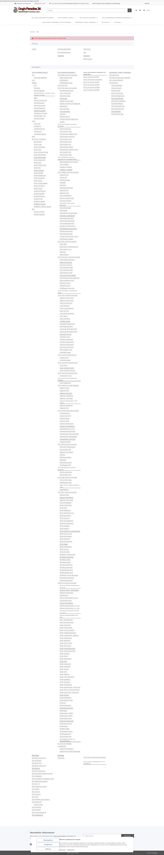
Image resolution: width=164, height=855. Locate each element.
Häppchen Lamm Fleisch (67, 298)
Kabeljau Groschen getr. (67, 101)
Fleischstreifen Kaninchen (67, 136)
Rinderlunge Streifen (66, 718)
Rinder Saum (37, 149)
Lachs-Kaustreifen (65, 111)
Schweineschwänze (65, 442)
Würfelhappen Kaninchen (67, 288)
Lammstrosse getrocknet (67, 344)
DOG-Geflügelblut (37, 776)
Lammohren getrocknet (66, 339)
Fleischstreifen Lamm (66, 139)
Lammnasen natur (65, 337)
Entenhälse (37, 88)
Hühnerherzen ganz (39, 105)
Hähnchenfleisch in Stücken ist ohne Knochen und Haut (44, 94)
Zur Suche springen (21, 1)
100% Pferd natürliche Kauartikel (67, 492)
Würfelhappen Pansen (66, 731)
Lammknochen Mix (39, 129)
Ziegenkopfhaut (64, 489)
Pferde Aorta (63, 508)
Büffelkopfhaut (64, 80)
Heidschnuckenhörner (66, 303)
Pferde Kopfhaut (64, 528)
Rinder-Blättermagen (40, 157)
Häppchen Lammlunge (66, 398)
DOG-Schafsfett (36, 810)
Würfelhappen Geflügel (66, 239)
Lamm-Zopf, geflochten (40, 77)
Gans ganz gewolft (39, 90)
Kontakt (147, 3)
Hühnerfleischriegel (65, 208)
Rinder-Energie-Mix (39, 160)
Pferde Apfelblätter (65, 510)
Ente (35, 85)
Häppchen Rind (64, 408)
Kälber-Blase (63, 244)
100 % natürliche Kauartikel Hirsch (67, 362)
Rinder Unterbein (65, 653)
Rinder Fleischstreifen (66, 627)
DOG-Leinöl (35, 797)
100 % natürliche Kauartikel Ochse (67, 373)
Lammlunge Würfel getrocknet (68, 329)
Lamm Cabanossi (64, 305)
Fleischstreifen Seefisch (66, 147)
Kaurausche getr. (65, 109)
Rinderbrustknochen (40, 191)
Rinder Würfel (64, 656)
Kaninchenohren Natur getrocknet (69, 278)
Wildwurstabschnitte (66, 462)
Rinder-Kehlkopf (38, 173)
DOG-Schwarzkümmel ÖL (39, 812)
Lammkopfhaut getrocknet (67, 324)
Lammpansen (38, 131)
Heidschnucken (38, 804)
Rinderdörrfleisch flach (66, 700)
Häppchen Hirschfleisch (66, 452)
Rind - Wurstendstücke (66, 620)
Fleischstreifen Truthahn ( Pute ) (69, 149)
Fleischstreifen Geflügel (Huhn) (68, 134)
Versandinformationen (64, 52)
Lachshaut (63, 114)
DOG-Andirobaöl (36, 760)
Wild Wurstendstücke (66, 472)
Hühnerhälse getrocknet (67, 218)
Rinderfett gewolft (39, 193)
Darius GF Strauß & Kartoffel (91, 87)
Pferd (33, 136)
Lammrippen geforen (40, 134)
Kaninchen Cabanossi (66, 265)
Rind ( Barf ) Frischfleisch (39, 139)
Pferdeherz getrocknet (66, 567)
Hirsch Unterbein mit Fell (67, 368)
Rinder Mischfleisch (39, 147)
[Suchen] (130, 10)
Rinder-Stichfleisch (39, 186)
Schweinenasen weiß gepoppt (68, 436)
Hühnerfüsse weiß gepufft (67, 215)
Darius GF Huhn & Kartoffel (91, 77)
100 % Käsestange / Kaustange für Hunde (67, 291)
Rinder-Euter (37, 162)
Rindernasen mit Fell (66, 723)
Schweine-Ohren (64, 421)
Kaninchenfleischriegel (66, 267)
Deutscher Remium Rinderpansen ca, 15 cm (69, 586)
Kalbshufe (63, 252)
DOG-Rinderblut (36, 807)
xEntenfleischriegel (65, 360)
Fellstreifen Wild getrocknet (67, 447)
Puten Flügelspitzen (65, 383)
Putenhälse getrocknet (66, 234)
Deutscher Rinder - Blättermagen (69, 590)
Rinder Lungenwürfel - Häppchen (69, 635)
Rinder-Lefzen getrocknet (67, 677)
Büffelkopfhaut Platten (66, 83)
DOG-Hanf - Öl (36, 784)
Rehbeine (62, 454)
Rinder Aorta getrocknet (66, 622)
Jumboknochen (64, 595)
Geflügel (34, 83)
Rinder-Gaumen (64, 669)
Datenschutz (70, 849)
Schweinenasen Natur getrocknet (69, 434)
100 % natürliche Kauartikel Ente (67, 355)
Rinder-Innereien (39, 170)
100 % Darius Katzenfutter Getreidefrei (94, 757)
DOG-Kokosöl (35, 789)
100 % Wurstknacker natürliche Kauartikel (67, 468)
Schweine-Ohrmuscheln (66, 423)
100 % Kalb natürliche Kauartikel (67, 241)
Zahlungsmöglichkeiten (64, 49)
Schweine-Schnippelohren (67, 426)
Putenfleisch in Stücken (40, 113)
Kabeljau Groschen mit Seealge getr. (70, 103)
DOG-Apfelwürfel (114, 75)
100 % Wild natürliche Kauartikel (67, 444)
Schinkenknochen (65, 413)
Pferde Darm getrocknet (66, 523)
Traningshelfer (62, 746)
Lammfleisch (37, 126)
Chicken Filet (63, 177)
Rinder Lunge (38, 144)
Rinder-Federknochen (40, 165)
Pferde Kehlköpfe (65, 526)
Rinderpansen (64, 726)
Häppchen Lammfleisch (66, 396)
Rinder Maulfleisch (65, 640)
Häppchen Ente (64, 190)
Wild (33, 209)
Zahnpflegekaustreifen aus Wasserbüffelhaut (67, 740)
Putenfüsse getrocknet (66, 231)
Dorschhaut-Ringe (65, 96)
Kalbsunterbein (64, 254)
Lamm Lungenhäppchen (67, 308)
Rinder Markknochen (66, 638)
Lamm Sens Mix (64, 311)
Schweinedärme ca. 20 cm (67, 429)
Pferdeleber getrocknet (66, 570)
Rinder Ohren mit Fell (66, 643)
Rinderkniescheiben (65, 705)
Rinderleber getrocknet (66, 708)
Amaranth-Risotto (116, 88)
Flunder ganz (63, 98)
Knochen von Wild (39, 212)
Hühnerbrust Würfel (65, 201)
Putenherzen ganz (39, 118)
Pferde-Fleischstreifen (66, 541)
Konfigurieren (48, 844)
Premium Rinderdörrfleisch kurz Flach (69, 616)
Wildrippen (63, 460)
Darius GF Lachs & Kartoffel (91, 82)
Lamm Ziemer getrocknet (67, 313)
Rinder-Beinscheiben (40, 155)
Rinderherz (63, 703)
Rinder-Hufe (63, 671)
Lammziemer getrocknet (67, 347)
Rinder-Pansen (38, 180)
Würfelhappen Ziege (65, 482)
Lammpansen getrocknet (67, 342)
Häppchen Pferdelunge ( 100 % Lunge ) (68, 402)
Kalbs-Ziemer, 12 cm (65, 249)
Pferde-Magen (64, 544)
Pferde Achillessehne (66, 505)
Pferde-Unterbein (65, 552)
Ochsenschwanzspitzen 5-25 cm (69, 598)
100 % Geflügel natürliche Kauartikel (68, 172)
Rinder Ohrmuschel (65, 646)
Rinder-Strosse (38, 188)
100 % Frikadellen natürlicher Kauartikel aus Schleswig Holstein (67, 158)
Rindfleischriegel (64, 728)
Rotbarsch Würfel (65, 116)
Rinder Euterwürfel (65, 625)
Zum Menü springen (33, 1)
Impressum (62, 849)
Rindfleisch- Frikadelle (66, 169)
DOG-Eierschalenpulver (38, 771)
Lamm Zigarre (64, 316)
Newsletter (61, 55)
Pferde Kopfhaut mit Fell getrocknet (70, 531)
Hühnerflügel (63, 210)
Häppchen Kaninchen (66, 262)
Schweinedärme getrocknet (67, 431)
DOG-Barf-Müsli (115, 90)
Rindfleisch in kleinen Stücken (42, 206)
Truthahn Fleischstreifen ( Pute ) (69, 236)
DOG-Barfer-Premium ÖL (39, 766)
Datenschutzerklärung (59, 836)
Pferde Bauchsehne (65, 515)
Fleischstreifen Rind (65, 144)
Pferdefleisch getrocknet (67, 557)
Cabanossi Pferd (64, 495)
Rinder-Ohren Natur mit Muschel (69, 692)
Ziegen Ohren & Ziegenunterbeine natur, (69, 486)
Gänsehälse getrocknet (66, 188)
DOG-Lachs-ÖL (36, 791)
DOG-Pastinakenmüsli (117, 109)
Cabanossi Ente (64, 175)
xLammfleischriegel (65, 352)
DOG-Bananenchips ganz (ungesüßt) (119, 77)
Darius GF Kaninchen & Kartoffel (92, 79)
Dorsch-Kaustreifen (65, 93)
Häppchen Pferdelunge (66, 500)
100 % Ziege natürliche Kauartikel (67, 477)
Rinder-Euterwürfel (65, 664)
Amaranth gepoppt (116, 85)
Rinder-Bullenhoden (65, 659)
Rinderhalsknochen (39, 196)
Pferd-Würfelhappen (65, 502)
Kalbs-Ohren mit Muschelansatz (69, 247)
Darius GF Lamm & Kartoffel (91, 84)
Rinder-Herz (37, 168)
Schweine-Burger (65, 418)
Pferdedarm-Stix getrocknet (67, 554)
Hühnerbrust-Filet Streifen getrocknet (67, 204)
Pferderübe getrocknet (66, 580)
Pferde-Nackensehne (66, 547)
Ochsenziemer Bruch (66, 600)
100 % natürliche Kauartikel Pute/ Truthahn (67, 379)
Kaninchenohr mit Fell (66, 272)
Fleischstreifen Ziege (65, 155)
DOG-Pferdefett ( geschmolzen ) (41, 799)
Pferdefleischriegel (65, 559)
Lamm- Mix (37, 123)
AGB (84, 52)
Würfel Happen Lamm (66, 349)
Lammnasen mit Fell (65, 334)
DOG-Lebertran (36, 794)
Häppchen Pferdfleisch (66, 405)
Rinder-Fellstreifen (65, 666)
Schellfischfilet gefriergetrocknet (69, 119)
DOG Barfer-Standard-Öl (39, 758)
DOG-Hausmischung (117, 93)
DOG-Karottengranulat (117, 96)
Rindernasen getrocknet (66, 721)
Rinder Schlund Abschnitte (67, 648)
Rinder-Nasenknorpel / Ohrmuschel (70, 687)
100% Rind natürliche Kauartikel (67, 583)
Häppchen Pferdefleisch (66, 497)
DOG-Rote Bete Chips (117, 114)
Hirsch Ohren (63, 365)
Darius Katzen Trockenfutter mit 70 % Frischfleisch (94, 762)
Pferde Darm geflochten (66, 521)
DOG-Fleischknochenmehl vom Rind (42, 773)
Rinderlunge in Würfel (66, 716)
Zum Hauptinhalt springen (8, 1)
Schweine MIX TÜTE (65, 416)
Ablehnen (48, 849)
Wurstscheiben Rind (65, 475)
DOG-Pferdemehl (37, 802)
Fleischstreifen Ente (65, 129)
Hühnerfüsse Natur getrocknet (68, 213)
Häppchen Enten (64, 388)
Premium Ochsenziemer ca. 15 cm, (70, 608)
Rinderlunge (63, 710)
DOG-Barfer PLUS (37, 763)
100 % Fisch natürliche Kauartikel (67, 88)
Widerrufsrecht (87, 59)
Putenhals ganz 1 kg (39, 116)
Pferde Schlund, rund (66, 534)
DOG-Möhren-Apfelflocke (118, 101)
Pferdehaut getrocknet (66, 565)
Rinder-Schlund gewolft (40, 183)
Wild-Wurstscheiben (65, 457)
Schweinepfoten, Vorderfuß (67, 439)
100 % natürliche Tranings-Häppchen (68, 385)
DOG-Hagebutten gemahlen (40, 781)
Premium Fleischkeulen (66, 603)
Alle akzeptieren (48, 840)
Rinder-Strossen (64, 695)
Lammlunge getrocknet (66, 326)
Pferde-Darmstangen (66, 536)
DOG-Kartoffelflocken (117, 98)
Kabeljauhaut (63, 106)
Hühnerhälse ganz (39, 103)
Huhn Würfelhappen (65, 195)
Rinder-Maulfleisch (39, 178)
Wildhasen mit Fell (65, 283)
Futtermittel (61, 758)
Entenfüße (63, 182)
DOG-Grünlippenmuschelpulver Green (43, 778)
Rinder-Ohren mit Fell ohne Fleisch (70, 690)
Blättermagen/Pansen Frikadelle (69, 162)
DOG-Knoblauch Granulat (39, 786)
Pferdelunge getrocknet (66, 572)
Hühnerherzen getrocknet (67, 221)
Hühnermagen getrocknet (67, 223)
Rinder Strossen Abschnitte (67, 651)
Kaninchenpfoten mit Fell (67, 280)
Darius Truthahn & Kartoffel (91, 90)
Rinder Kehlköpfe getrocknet (68, 633)
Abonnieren (127, 836)
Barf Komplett (38, 142)
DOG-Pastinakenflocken (118, 106)
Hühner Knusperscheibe (67, 198)
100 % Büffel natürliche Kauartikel (67, 75)
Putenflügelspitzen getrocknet (68, 228)
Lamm (33, 121)
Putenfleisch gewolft (39, 110)
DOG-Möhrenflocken (117, 103)
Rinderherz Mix (38, 199)
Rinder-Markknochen (40, 175)
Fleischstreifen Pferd (65, 142)
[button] (136, 10)
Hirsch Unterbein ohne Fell (67, 370)
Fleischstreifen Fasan (66, 131)
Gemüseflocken (113, 83)
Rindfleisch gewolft (39, 201)
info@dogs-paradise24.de (23, 3)
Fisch (33, 75)
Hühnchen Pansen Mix (40, 100)
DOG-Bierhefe (36, 768)
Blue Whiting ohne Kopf (66, 90)
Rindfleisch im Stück (39, 204)
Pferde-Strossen (64, 549)
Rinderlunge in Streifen (66, 713)
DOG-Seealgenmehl (37, 815)
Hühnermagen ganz (39, 108)
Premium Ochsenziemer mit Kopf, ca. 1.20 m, (69, 611)
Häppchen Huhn (64, 193)
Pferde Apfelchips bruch (67, 513)
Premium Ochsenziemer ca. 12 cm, (70, 605)
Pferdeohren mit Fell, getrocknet (69, 575)
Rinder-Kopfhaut (64, 674)
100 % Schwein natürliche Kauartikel (68, 410)
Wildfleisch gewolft (39, 214)
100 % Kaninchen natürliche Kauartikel (69, 257)
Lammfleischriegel (65, 321)
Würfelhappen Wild (65, 465)
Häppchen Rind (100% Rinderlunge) (70, 751)
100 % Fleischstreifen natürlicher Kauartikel (67, 125)
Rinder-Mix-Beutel (65, 682)
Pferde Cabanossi (65, 518)
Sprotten (62, 122)
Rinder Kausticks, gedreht (67, 630)
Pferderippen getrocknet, (67, 578)
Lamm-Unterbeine (65, 318)
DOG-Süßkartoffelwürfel (116, 80)
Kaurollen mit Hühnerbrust (67, 226)
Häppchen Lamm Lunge (66, 300)
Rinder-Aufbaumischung (41, 152)
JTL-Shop (155, 853)
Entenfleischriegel (65, 180)
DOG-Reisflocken (116, 111)
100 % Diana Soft (62, 85)
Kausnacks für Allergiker (65, 743)
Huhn (35, 97)
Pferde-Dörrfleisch (65, 539)
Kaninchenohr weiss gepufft (68, 275)
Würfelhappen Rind (65, 734)
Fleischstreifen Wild (65, 152)
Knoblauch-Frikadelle (66, 167)
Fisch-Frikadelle (64, 164)
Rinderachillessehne (65, 697)
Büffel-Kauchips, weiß (66, 77)
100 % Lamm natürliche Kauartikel (67, 295)
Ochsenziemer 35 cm (66, 375)
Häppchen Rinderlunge (66, 592)
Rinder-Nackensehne (66, 684)
